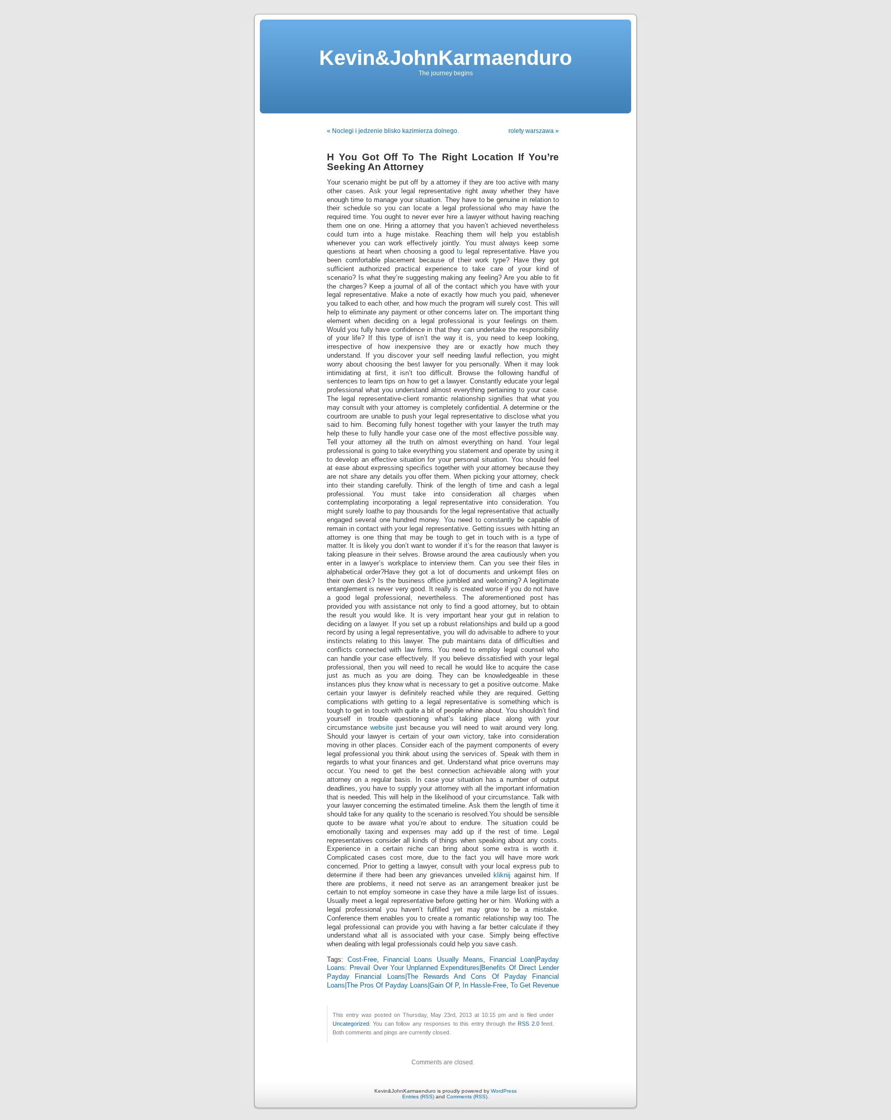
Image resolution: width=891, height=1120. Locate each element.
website (381, 727)
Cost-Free (362, 959)
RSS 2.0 (528, 1024)
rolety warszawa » (533, 131)
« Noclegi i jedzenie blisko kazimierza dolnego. (393, 131)
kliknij (501, 875)
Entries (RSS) (418, 1096)
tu (460, 251)
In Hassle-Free (484, 985)
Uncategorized (351, 1024)
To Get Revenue (534, 985)
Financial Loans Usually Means (433, 959)
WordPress (504, 1091)
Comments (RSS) (467, 1096)
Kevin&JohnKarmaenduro (445, 57)
